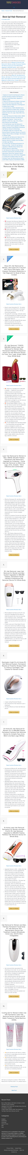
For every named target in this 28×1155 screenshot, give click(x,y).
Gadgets (3, 1119)
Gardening (3, 1120)
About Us (22, 1150)
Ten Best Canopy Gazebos (7, 1104)
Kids (2, 1125)
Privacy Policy (10, 1148)
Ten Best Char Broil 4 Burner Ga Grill (10, 1111)
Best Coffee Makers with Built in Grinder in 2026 (13, 1103)
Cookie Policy (18, 1148)
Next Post (14, 1090)
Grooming (3, 1122)
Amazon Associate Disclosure (11, 1150)
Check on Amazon (14, 249)
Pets (2, 1127)
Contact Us (14, 1152)
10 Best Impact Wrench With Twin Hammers (12, 1109)
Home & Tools (4, 1124)
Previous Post (14, 1086)
